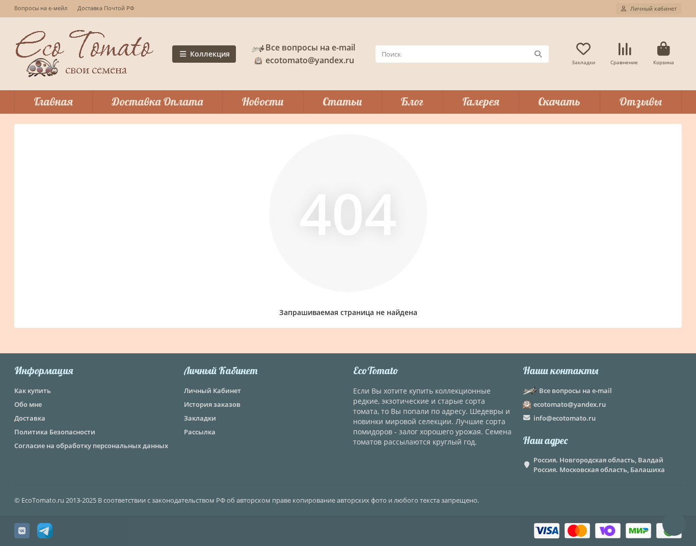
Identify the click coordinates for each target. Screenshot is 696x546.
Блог (411, 101)
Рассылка (200, 431)
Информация (43, 370)
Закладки (200, 418)
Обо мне (28, 404)
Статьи (342, 101)
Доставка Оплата (157, 101)
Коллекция (210, 54)
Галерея (480, 101)
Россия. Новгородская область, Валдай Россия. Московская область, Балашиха (599, 464)
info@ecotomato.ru (564, 418)
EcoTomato (375, 370)
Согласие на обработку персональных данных (91, 445)
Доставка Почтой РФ (106, 8)
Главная (53, 101)
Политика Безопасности (54, 431)
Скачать (559, 101)
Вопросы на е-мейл (40, 8)
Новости (263, 101)
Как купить (32, 390)
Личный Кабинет (220, 370)
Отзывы (640, 101)
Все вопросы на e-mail (310, 47)
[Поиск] (538, 54)
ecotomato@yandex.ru (569, 404)
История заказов (212, 404)
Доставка (29, 418)
